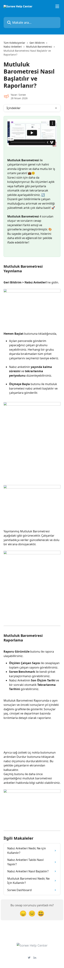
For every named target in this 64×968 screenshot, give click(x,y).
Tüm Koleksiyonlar (14, 42)
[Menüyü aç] (57, 6)
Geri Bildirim (37, 42)
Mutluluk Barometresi (39, 46)
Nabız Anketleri (13, 46)
